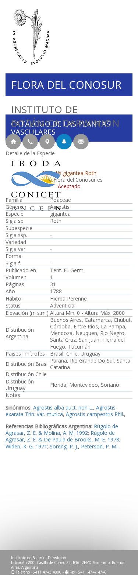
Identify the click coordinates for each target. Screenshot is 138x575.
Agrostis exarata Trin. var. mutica (61, 411)
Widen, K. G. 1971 (26, 446)
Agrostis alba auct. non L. (63, 407)
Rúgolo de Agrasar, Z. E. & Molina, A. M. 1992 (62, 429)
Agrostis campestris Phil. (95, 414)
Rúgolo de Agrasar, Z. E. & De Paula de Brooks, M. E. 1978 (62, 436)
